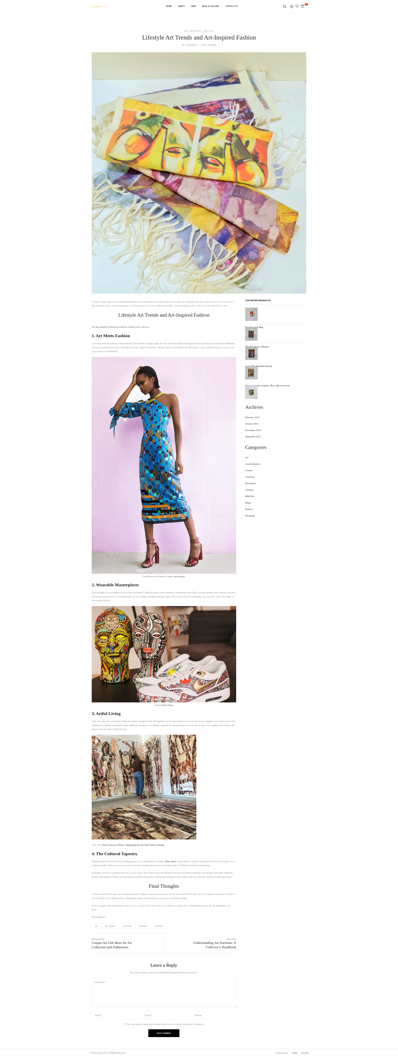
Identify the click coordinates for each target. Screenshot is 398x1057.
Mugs (248, 503)
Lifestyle (208, 31)
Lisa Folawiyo (179, 576)
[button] (305, 6)
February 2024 (252, 417)
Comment (100, 982)
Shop (193, 6)
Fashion (143, 926)
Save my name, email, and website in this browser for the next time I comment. (165, 1024)
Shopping (250, 515)
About (181, 6)
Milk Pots (249, 496)
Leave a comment (208, 45)
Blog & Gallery (210, 6)
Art (186, 31)
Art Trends (110, 926)
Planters (249, 509)
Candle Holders (252, 464)
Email (148, 1015)
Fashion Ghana (167, 705)
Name (98, 1015)
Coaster (248, 470)
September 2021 (253, 436)
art (96, 926)
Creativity (195, 31)
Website (198, 1015)
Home (169, 6)
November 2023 (253, 430)
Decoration (250, 483)
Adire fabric (170, 861)
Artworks (127, 926)
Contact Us (231, 6)
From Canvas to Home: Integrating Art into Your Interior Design (133, 845)
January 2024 (251, 423)
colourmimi (190, 45)
